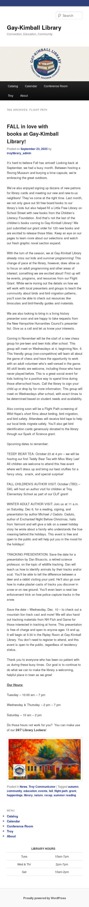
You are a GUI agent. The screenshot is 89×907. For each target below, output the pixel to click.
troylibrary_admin (19, 153)
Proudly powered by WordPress (44, 898)
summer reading (65, 795)
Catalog (13, 86)
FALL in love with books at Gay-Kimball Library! (33, 134)
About (24, 95)
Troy (10, 95)
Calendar (31, 86)
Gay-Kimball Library (34, 27)
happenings (15, 795)
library (28, 795)
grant (72, 791)
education (30, 791)
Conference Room (56, 86)
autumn (73, 786)
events (42, 791)
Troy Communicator (42, 786)
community (14, 791)
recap (48, 795)
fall (51, 791)
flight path (61, 791)
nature (38, 795)
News (23, 786)
